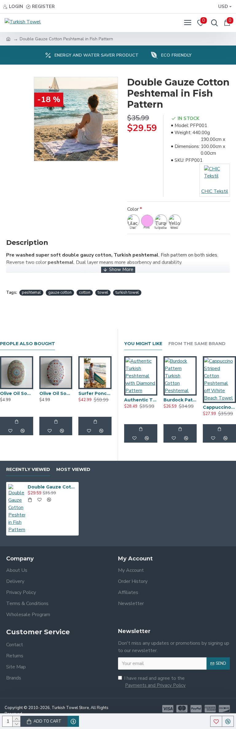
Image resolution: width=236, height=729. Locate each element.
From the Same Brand (197, 343)
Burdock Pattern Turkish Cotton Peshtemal (180, 400)
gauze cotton (60, 292)
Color (133, 209)
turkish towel (127, 292)
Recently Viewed (28, 469)
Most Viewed (73, 469)
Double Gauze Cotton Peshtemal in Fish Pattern (52, 487)
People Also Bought (27, 343)
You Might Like (143, 343)
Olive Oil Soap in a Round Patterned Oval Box (16, 393)
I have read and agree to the (155, 681)
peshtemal (31, 292)
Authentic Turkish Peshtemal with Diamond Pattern (140, 400)
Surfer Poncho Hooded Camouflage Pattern (95, 393)
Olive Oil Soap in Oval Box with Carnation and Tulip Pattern (56, 393)
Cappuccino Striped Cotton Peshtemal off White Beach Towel (219, 407)
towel (103, 292)
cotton (84, 292)
